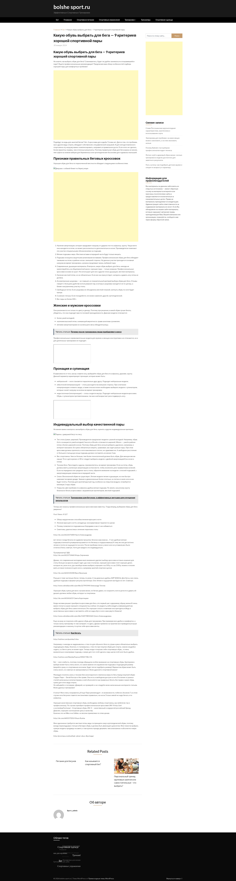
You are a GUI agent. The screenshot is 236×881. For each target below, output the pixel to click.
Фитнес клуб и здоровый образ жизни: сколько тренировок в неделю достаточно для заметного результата (164, 157)
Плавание (68, 20)
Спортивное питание (85, 20)
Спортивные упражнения (109, 20)
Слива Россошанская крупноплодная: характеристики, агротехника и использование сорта (161, 130)
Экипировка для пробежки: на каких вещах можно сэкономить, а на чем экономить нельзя (163, 140)
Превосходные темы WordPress (101, 878)
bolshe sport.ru (71, 7)
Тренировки (130, 20)
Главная (56, 30)
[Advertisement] (95, 105)
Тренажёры (146, 20)
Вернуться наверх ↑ (174, 878)
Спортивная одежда (164, 20)
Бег (57, 20)
